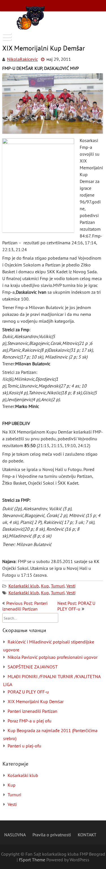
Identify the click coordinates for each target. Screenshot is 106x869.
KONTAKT (87, 834)
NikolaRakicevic (22, 59)
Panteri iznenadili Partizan (32, 711)
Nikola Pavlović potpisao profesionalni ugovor (53, 657)
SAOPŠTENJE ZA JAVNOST (33, 667)
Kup (45, 586)
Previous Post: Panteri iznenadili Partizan (24, 606)
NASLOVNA (15, 834)
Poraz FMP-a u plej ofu (29, 721)
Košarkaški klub (23, 586)
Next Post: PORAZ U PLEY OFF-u (76, 606)
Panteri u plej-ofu (24, 746)
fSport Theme (32, 859)
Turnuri (57, 586)
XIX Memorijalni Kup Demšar (36, 701)
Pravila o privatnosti (52, 834)
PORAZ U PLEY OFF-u (28, 692)
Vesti (70, 586)
